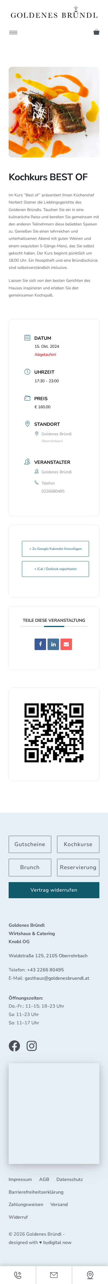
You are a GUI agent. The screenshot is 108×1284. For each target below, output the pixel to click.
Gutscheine (29, 844)
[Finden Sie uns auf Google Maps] (90, 1275)
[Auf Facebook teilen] (40, 644)
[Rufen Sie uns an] (18, 1275)
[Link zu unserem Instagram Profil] (31, 1046)
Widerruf (18, 1217)
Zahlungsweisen (26, 1204)
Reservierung (78, 867)
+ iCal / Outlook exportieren (55, 569)
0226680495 (53, 491)
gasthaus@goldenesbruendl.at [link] (57, 978)
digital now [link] (60, 1242)
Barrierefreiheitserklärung (36, 1192)
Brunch (30, 867)
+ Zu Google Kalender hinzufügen (55, 548)
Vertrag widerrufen (54, 890)
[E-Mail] (66, 644)
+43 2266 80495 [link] (45, 970)
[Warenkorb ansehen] (94, 31)
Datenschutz (69, 1179)
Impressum (20, 1179)
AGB (44, 1179)
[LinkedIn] (53, 644)
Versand (59, 1204)
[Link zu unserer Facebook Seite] (14, 1046)
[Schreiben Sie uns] (54, 1275)
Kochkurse (78, 844)
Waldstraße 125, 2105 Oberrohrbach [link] (48, 956)
